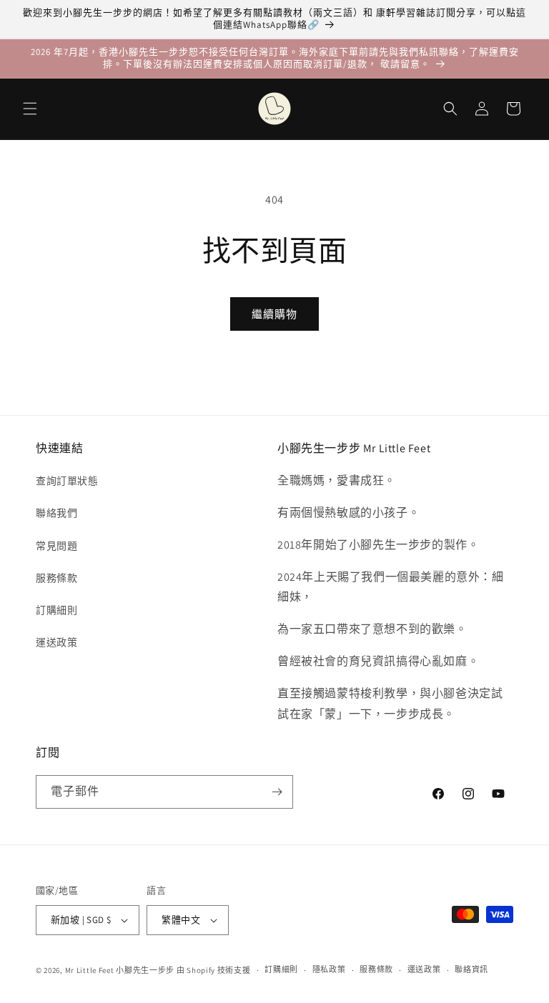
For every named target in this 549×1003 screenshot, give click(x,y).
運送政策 (56, 642)
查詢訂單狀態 (67, 480)
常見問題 (56, 545)
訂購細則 (56, 610)
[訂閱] (276, 792)
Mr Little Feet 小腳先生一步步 (119, 970)
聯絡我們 (56, 513)
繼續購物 (274, 314)
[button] (30, 108)
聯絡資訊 (471, 969)
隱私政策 (329, 969)
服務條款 (56, 578)
